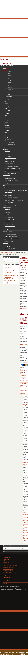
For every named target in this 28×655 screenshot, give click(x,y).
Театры (4, 554)
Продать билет (6, 577)
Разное (7, 283)
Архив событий (9, 252)
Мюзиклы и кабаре (8, 569)
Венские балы (6, 564)
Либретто (5, 560)
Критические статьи (8, 562)
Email (24, 507)
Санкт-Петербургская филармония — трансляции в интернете (24, 382)
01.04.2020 (23, 268)
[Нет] (24, 654)
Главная (2, 252)
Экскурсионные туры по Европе (11, 574)
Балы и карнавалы (10, 278)
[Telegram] (14, 37)
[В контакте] (14, 18)
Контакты (5, 578)
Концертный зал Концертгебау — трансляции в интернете (23, 390)
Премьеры (8, 267)
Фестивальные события (11, 275)
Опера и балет (9, 272)
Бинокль (4, 59)
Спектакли (8, 277)
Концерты (8, 273)
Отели (4, 575)
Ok (22, 654)
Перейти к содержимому (6, 65)
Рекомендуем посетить (11, 269)
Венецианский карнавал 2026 (10, 565)
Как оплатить (6, 580)
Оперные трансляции (10, 282)
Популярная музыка (8, 570)
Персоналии (6, 559)
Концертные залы (7, 557)
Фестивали (5, 556)
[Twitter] (14, 56)
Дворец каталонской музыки (23, 370)
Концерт (22, 373)
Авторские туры (9, 270)
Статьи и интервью (10, 280)
